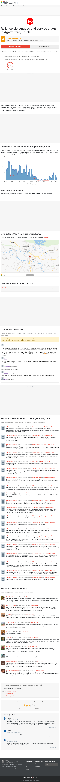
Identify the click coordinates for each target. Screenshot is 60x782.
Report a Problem (16, 46)
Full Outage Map (45, 46)
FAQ (27, 766)
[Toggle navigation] (58, 2)
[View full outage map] (30, 256)
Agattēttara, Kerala (49, 427)
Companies (8, 5)
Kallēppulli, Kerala (45, 461)
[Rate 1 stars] (24, 705)
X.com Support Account (11, 691)
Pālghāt (46, 237)
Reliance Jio (16, 5)
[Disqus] (30, 361)
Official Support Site (10, 696)
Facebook (38, 766)
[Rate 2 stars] (27, 705)
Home (2, 5)
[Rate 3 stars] (30, 705)
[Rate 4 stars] (32, 705)
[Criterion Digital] (30, 777)
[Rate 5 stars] (35, 705)
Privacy (27, 769)
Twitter (37, 764)
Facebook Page (9, 693)
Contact (28, 772)
